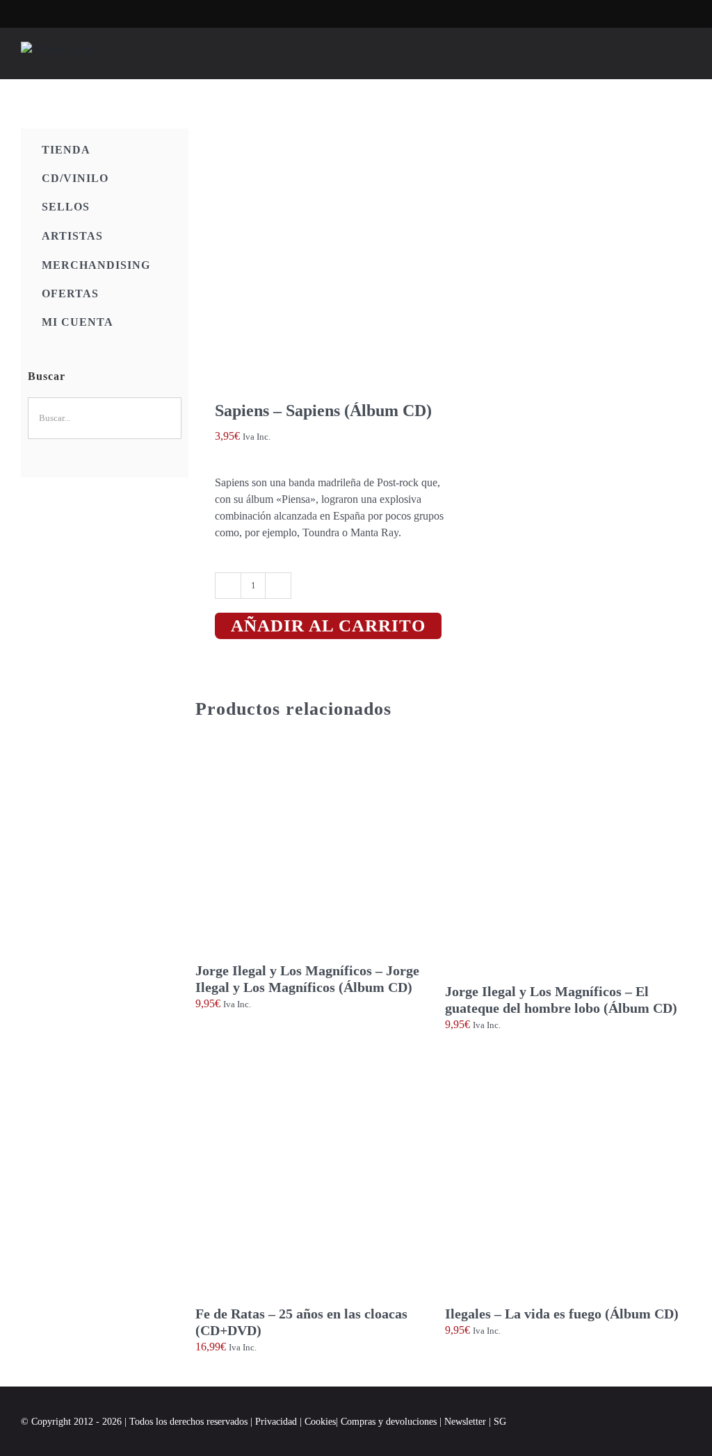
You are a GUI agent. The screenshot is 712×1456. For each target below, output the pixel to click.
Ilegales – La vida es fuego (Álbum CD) (562, 1313)
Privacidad (276, 1421)
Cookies (320, 1421)
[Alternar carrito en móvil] (660, 57)
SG (500, 1421)
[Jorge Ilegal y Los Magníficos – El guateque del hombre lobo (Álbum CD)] (568, 861)
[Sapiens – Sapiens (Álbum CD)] (314, 247)
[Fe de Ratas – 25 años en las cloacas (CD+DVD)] (318, 1182)
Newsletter (466, 1421)
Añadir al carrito (328, 625)
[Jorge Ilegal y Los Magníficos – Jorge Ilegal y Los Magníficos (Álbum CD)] (318, 851)
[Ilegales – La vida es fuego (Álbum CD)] (568, 1182)
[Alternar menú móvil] (685, 57)
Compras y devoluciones (389, 1421)
